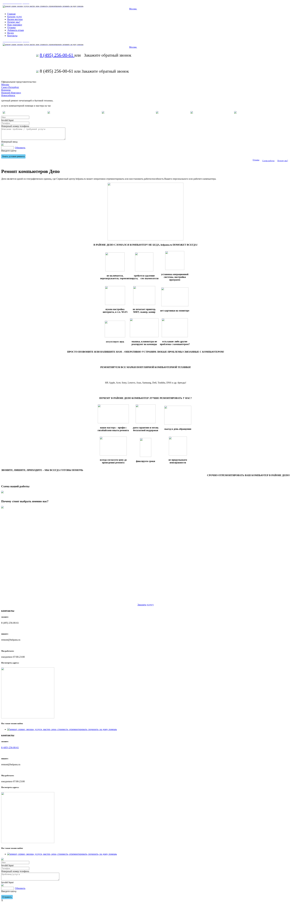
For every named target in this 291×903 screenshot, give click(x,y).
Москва (133, 9)
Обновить (20, 147)
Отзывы (256, 160)
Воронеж (6, 90)
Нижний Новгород (11, 92)
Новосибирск (8, 95)
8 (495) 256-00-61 (57, 55)
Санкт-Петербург (10, 87)
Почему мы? (282, 161)
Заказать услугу (145, 604)
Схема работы (268, 161)
